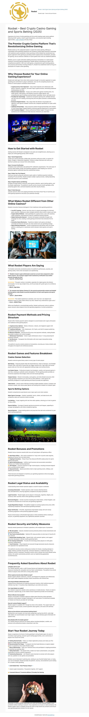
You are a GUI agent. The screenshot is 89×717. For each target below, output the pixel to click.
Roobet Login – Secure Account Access (47, 13)
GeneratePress (50, 715)
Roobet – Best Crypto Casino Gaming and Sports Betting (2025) (52, 9)
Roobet (34, 11)
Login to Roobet (20, 39)
